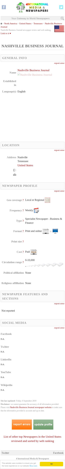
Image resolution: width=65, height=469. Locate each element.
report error (59, 63)
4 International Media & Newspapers (32, 458)
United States (25, 23)
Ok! (51, 464)
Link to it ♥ (6, 33)
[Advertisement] (26, 117)
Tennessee (38, 23)
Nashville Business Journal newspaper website (31, 407)
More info (33, 466)
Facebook (58, 452)
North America (10, 23)
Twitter (5, 452)
